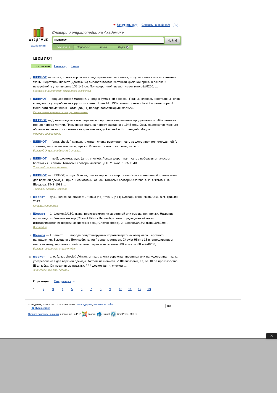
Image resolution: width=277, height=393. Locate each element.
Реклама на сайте (103, 304)
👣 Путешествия (40, 308)
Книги (103, 47)
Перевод (60, 66)
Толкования (62, 47)
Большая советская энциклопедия (54, 248)
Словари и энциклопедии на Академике (88, 32)
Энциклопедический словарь (51, 270)
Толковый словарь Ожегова (50, 188)
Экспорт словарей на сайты (43, 314)
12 (139, 289)
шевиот (39, 196)
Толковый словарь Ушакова (50, 167)
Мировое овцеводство (47, 133)
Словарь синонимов (45, 205)
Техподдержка (84, 304)
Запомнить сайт (127, 24)
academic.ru (38, 45)
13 (149, 289)
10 (120, 289)
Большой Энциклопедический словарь (57, 150)
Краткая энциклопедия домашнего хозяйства (62, 90)
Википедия (40, 227)
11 (130, 289)
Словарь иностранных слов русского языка (60, 112)
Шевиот (39, 213)
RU (175, 24)
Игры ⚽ (123, 47)
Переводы (83, 47)
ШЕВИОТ (40, 77)
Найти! (172, 40)
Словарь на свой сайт (156, 24)
